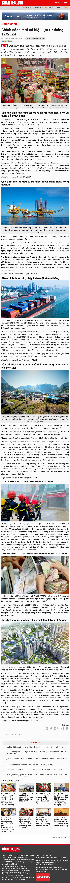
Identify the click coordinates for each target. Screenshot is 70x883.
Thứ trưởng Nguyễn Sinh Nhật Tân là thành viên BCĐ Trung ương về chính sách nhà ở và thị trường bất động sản (61, 799)
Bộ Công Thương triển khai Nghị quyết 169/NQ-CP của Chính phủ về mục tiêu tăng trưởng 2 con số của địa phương (8, 799)
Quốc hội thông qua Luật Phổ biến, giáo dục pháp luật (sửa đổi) (29, 765)
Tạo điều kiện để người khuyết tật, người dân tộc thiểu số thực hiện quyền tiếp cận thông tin (26, 822)
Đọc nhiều (28, 7)
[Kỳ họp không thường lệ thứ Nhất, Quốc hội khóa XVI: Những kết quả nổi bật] (43, 812)
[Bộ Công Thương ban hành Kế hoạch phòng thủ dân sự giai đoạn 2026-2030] (26, 787)
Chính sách (9, 24)
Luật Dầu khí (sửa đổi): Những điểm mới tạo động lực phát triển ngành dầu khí (34, 747)
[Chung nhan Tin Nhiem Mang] (43, 877)
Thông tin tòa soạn (53, 7)
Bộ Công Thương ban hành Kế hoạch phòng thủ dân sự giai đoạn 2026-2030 (26, 797)
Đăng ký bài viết (42, 858)
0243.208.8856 (49, 865)
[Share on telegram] (67, 728)
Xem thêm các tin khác (58, 837)
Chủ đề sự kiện (38, 7)
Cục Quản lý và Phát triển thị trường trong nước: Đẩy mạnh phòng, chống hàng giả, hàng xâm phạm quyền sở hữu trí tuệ (8, 824)
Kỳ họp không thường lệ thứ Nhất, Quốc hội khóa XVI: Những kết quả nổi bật (33, 769)
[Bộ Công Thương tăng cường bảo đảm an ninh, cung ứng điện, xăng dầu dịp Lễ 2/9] (43, 787)
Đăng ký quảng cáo (58, 858)
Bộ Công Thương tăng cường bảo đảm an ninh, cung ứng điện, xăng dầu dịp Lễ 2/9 (43, 798)
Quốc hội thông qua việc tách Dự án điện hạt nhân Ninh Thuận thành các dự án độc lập (61, 821)
